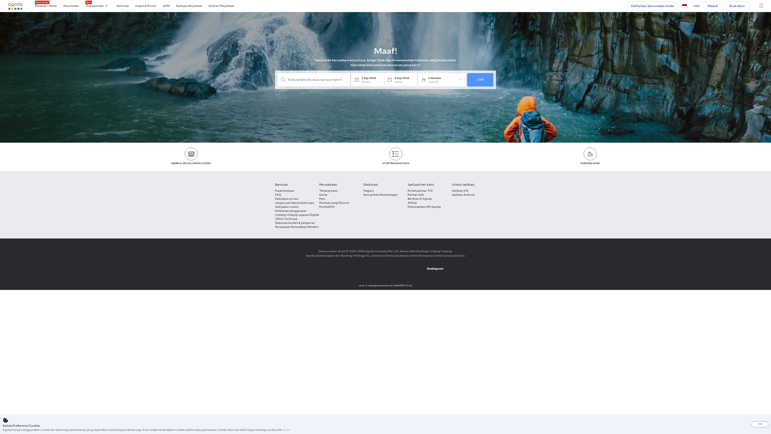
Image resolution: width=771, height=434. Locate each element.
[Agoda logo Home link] (15, 6)
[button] (684, 6)
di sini (286, 429)
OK (760, 424)
